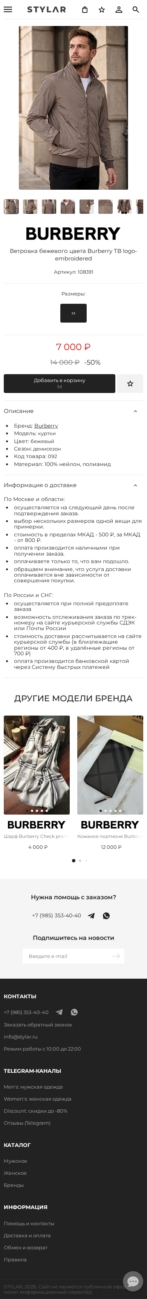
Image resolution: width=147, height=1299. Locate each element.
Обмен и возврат (25, 1247)
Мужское (15, 1161)
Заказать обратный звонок (38, 1025)
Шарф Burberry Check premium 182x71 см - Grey (37, 836)
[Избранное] (101, 9)
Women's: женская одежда (38, 1099)
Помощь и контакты (29, 1223)
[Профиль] (118, 9)
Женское (15, 1173)
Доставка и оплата (27, 1235)
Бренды (14, 1185)
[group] (30, 206)
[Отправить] (116, 956)
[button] (73, 860)
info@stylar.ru (21, 1037)
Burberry (46, 425)
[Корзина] (84, 9)
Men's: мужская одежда (33, 1087)
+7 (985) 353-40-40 (56, 915)
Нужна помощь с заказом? (73, 897)
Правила (15, 1259)
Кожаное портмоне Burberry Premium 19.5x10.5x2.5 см (110, 836)
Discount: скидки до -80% (35, 1111)
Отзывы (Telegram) (27, 1123)
